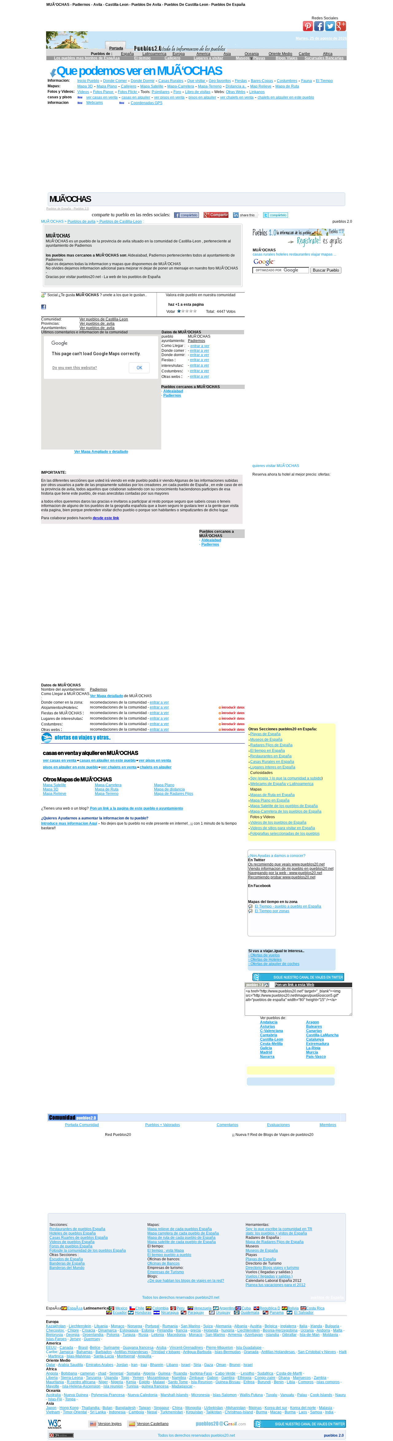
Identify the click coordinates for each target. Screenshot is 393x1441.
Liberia (52, 1378)
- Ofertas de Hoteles (265, 959)
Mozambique (158, 1378)
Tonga (70, 1399)
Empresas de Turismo (165, 1272)
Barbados (103, 1352)
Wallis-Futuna (251, 1395)
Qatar (50, 1365)
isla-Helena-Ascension (81, 1386)
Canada (66, 1347)
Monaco (117, 1326)
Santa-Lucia (104, 1356)
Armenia (235, 1335)
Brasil (83, 1347)
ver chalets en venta (237, 97)
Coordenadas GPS (146, 103)
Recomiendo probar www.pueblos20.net (281, 877)
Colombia (160, 1308)
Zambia (320, 1378)
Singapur (161, 1408)
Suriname (111, 1347)
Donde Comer (115, 81)
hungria (227, 1330)
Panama (277, 1312)
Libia (291, 1382)
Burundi (264, 1382)
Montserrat (126, 1356)
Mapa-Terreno (210, 86)
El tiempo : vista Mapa (165, 1250)
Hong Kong (69, 1408)
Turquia (129, 1335)
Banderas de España (67, 1263)
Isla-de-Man (310, 1335)
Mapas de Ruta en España (272, 795)
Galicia (266, 1048)
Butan (107, 1408)
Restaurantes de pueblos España (77, 1229)
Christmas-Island (239, 1412)
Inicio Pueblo (88, 81)
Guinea (164, 1373)
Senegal (116, 1373)
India (329, 1412)
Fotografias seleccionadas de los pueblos (285, 833)
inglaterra (288, 1326)
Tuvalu (271, 1395)
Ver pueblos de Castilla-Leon (104, 319)
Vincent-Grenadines (186, 1347)
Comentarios (227, 1125)
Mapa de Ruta (287, 86)
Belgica (271, 1326)
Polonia (113, 1335)
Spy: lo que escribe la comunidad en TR (279, 1229)
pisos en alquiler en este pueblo (70, 767)
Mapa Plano (107, 86)
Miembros (328, 1125)
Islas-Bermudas (228, 1352)
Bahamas (84, 1352)
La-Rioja (313, 1048)
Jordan (122, 1365)
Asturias (267, 1026)
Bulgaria (332, 1326)
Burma (261, 1412)
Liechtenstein (80, 1326)
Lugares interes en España (272, 767)
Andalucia (269, 1022)
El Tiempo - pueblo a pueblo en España (288, 906)
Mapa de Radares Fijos (173, 793)
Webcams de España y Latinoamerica (281, 784)
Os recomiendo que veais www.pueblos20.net (286, 864)
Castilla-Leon (271, 1039)
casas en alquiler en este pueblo (108, 760)
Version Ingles (110, 1424)
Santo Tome (178, 1382)
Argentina (227, 1308)
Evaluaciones (278, 1125)
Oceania (252, 54)
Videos (83, 92)
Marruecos (302, 1378)
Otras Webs (235, 92)
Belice (95, 1347)
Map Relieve (260, 86)
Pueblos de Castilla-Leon (120, 221)
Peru (181, 1308)
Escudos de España (66, 1259)
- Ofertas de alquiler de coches (273, 964)
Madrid (266, 1052)
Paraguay (196, 1312)
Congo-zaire (265, 1378)
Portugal (152, 1326)
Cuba (246, 1308)
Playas (259, 58)
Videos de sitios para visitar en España (282, 828)
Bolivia (293, 1308)
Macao (276, 1412)
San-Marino (215, 1335)
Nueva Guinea (76, 1395)
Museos (243, 58)
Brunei (234, 1365)
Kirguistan (194, 1412)
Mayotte (52, 1386)
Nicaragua (170, 1312)
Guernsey (92, 1339)
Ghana (284, 1378)
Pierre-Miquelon (219, 1347)
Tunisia (132, 1386)
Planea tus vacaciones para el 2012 (275, 1285)
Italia (303, 1326)
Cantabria (268, 1035)
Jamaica (66, 1352)
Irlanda (316, 1326)
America (203, 54)
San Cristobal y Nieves (317, 1352)
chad (102, 1373)
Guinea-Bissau (228, 1382)
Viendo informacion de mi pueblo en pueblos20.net (290, 868)
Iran (134, 1365)
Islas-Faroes (56, 1339)
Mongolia (193, 1408)
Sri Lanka (98, 1412)
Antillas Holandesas (131, 1352)
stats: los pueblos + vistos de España (276, 1233)
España (127, 54)
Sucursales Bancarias (324, 58)
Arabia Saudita (70, 1365)
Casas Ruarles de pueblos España (78, 1237)
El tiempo (142, 58)
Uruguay (223, 1312)
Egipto (144, 1382)
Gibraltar (289, 1335)
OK (139, 367)
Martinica (56, 1356)
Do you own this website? (75, 368)
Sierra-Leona (72, 1378)
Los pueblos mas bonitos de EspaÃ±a (87, 58)
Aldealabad (173, 391)
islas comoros (328, 1382)
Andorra (323, 1330)
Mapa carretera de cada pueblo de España (183, 1233)
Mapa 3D (85, 86)
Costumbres (287, 81)
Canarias (314, 1031)
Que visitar (196, 81)
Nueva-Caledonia (143, 1395)
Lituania (101, 1326)
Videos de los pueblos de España (278, 822)
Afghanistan (236, 1408)
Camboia (136, 1412)
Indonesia (117, 1412)
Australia (53, 1395)
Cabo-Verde (225, 1373)
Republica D (269, 1308)
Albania (240, 1326)
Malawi (159, 1382)
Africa (328, 54)
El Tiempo (324, 81)
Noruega (134, 1326)
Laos (303, 1412)
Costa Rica (315, 1308)
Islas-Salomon (225, 1395)
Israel (185, 1365)
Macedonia (176, 1335)
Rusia (143, 1335)
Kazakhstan (56, 1326)
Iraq (144, 1365)
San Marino (190, 1326)
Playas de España (265, 734)
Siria (197, 1365)
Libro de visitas (197, 92)
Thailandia (91, 1408)
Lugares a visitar (208, 58)
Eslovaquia (129, 1330)
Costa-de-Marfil (289, 1373)
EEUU (51, 1347)
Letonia (157, 1335)
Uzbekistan (213, 1408)
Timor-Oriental (75, 1412)
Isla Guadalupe (249, 1347)
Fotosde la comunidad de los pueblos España (87, 1250)
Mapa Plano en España (270, 800)
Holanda (211, 1330)
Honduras (143, 1312)
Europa (179, 54)
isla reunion (113, 1386)
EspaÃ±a (75, 1308)
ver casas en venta (102, 97)
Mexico (121, 1308)
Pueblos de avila (81, 221)
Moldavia (330, 1335)
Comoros (305, 1382)
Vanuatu (287, 1395)
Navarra (267, 1056)
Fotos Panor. (103, 92)
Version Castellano (153, 1424)
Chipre (73, 1330)
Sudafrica (265, 1373)
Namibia (179, 1378)
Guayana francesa (138, 1347)
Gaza (208, 1365)
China (177, 1408)
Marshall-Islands (174, 1395)
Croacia (88, 1330)
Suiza (208, 1326)
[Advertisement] (196, 148)
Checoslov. (55, 1330)
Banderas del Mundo (66, 1268)
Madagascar (182, 1386)
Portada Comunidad (82, 1125)
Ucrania (307, 1330)
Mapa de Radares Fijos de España (275, 1242)
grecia (195, 1330)
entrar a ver (199, 346)
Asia (227, 54)
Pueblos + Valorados (162, 1125)
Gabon (212, 1378)
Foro (177, 92)
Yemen (138, 1378)
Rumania (170, 1326)
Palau (302, 1395)
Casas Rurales (170, 81)
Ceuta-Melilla (271, 1044)
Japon (51, 1408)
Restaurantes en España (271, 756)
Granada (251, 1352)
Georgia (73, 1335)
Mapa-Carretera (180, 86)
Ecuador (120, 1312)
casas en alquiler (136, 97)
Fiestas (241, 81)
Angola (52, 1373)
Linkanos (257, 92)
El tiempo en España (267, 750)
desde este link (106, 518)
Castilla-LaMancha (322, 1035)
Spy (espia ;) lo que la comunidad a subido (285, 778)
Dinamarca (107, 1330)
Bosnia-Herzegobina (280, 1330)
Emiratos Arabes (99, 1365)
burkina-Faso (201, 1373)
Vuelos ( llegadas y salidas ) (269, 1276)
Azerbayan (254, 1335)
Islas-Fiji (55, 1399)
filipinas (255, 1408)
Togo (125, 1378)
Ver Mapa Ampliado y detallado (101, 452)
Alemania (224, 1326)
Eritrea (249, 1382)
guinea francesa (155, 1386)
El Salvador (303, 1312)
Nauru (340, 1395)
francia (181, 1330)
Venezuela (203, 1308)
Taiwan (145, 1408)
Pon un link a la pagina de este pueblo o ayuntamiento (136, 808)
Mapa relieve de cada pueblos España (179, 1229)
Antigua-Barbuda (197, 1352)
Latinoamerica (154, 54)
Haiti (343, 1352)
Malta (337, 1330)
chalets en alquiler (156, 767)
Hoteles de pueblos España (72, 1233)
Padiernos (196, 341)
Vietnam (53, 1412)
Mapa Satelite (151, 86)
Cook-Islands (321, 1395)
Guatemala (250, 1312)
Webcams (94, 102)
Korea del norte (303, 1408)
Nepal (152, 1412)
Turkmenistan (171, 1412)
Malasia (325, 1408)
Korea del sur (276, 1408)
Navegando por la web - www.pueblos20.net (285, 873)
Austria (256, 1326)
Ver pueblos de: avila (97, 323)
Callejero (172, 58)
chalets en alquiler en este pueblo (286, 97)
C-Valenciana (271, 1031)
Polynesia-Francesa (108, 1395)
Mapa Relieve (54, 793)
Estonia (148, 1330)
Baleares (314, 1026)
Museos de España (266, 739)
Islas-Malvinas (79, 1356)
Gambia (228, 1378)
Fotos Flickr (128, 92)
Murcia (312, 1052)
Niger (103, 1382)
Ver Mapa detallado (106, 696)
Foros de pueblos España (70, 1246)
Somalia (133, 1373)
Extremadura (317, 1044)
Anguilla (144, 1356)
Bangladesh (125, 1408)
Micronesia (200, 1395)
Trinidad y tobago (165, 1352)
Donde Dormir (142, 81)
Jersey (75, 1339)
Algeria (149, 1373)
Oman (221, 1365)
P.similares (160, 92)
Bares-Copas (262, 81)
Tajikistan (214, 1412)
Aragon (312, 1022)
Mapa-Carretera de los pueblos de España (285, 811)
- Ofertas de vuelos (264, 955)
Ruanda (180, 1373)
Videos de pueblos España (72, 1242)
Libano (172, 1365)
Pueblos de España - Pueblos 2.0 (67, 208)
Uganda (111, 1378)
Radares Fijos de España (271, 745)
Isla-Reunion (201, 1382)
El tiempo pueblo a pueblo (169, 1255)
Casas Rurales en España (272, 762)
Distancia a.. (236, 86)
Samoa (316, 1412)
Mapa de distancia (169, 789)
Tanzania (93, 1378)
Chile (139, 1308)
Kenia (131, 1382)
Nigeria (117, 1382)
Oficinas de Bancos (163, 1263)
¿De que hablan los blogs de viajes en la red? (185, 1280)
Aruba (161, 1347)
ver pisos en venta (169, 97)
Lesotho (247, 1373)
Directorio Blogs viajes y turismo (272, 1268)
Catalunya (315, 1039)
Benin (279, 1382)
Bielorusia (54, 1335)
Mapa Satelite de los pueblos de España (284, 806)
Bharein (156, 1365)
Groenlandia (93, 1335)
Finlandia (165, 1330)
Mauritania (55, 1382)
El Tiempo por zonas (272, 911)
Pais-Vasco (316, 1056)
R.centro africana (81, 1382)
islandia (272, 1335)
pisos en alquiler (202, 97)
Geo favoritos (220, 81)
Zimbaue (196, 1378)
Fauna (306, 81)
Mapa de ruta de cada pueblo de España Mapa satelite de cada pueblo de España (181, 1239)
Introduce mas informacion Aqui (69, 823)
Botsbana (69, 1373)
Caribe (304, 54)
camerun (87, 1373)
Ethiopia (244, 1378)
